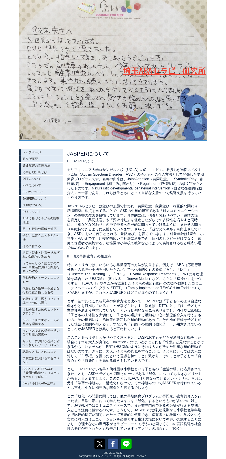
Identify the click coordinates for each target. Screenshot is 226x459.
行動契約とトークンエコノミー (41, 279)
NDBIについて (32, 205)
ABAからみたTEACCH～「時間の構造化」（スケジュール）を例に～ (41, 372)
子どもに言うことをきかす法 (41, 237)
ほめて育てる (32, 246)
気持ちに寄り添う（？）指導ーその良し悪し (41, 301)
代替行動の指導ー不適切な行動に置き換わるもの (41, 290)
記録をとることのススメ (39, 351)
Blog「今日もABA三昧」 (39, 383)
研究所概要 (30, 159)
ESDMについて (33, 192)
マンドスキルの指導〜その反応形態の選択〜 (41, 332)
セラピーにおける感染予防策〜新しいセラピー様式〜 (41, 343)
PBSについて (32, 211)
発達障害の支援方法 (36, 165)
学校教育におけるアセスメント (41, 360)
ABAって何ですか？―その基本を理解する (41, 322)
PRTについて (32, 185)
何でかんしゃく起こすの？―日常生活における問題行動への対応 (41, 267)
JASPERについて (35, 198)
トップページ (32, 152)
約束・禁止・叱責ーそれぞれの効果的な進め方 (41, 254)
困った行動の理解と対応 (39, 229)
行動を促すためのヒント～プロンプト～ (41, 311)
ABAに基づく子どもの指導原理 (41, 220)
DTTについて (32, 178)
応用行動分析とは (35, 172)
